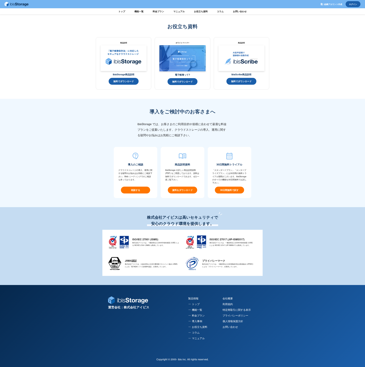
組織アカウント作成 (333, 4)
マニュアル (179, 11)
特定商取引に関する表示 (237, 309)
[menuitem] (207, 304)
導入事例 (197, 321)
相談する (135, 190)
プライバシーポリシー (235, 315)
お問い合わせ (240, 11)
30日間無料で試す (229, 190)
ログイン (353, 4)
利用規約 (228, 304)
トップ (121, 11)
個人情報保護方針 (233, 321)
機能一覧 (139, 11)
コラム (220, 11)
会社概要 (228, 298)
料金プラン (158, 11)
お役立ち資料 (201, 11)
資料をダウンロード (182, 190)
